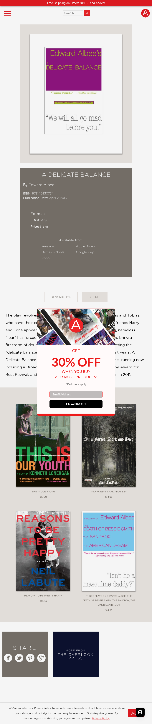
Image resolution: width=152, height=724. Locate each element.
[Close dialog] (110, 313)
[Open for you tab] (140, 712)
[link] (76, 325)
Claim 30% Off (76, 404)
